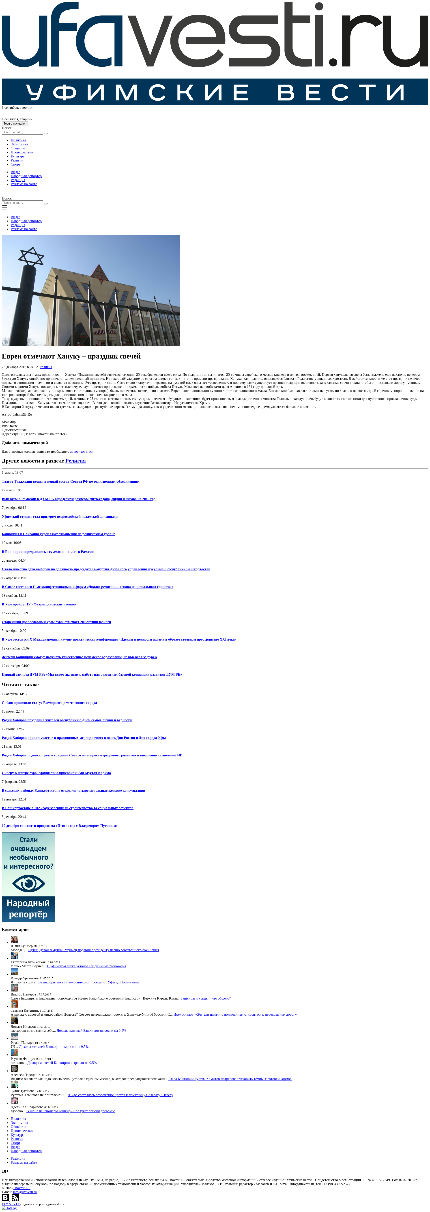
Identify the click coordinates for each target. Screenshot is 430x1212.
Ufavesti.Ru (21, 1188)
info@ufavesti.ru (25, 1192)
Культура (17, 156)
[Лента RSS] (15, 1200)
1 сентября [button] (10, 107)
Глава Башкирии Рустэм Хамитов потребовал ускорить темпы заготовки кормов (230, 1079)
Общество (18, 148)
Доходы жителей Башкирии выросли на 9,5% (91, 1030)
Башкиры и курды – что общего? (206, 998)
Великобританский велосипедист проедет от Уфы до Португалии (88, 982)
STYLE (11, 1204)
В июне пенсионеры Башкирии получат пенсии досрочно (70, 1111)
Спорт (15, 164)
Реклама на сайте (24, 184)
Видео (15, 172)
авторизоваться (81, 451)
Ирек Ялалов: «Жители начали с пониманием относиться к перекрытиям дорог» (235, 1014)
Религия (17, 160)
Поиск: (7, 128)
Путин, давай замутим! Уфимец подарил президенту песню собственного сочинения (93, 950)
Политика (18, 140)
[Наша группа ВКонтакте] (6, 1200)
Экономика (19, 144)
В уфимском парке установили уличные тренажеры (86, 966)
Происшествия (22, 152)
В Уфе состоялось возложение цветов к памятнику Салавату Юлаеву (120, 1095)
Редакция (18, 180)
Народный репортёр (26, 176)
